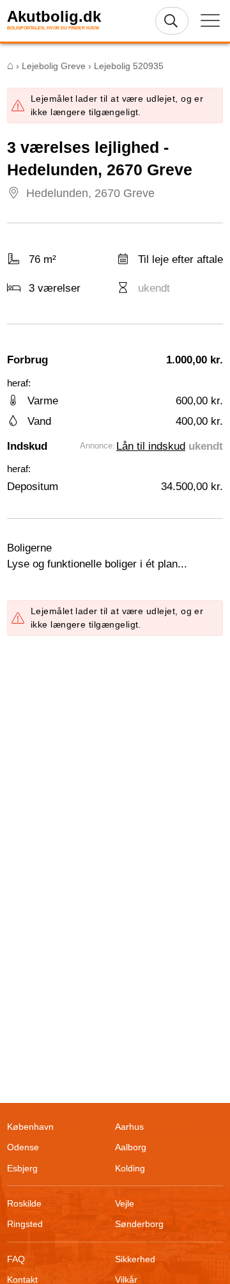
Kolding (130, 1168)
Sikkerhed (135, 1259)
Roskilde (24, 1203)
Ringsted (25, 1224)
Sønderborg (139, 1224)
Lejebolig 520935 (129, 66)
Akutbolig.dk (54, 16)
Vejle (124, 1203)
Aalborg (130, 1147)
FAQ (16, 1259)
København (30, 1127)
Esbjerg (22, 1168)
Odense (23, 1147)
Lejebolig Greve (54, 66)
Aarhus (129, 1127)
